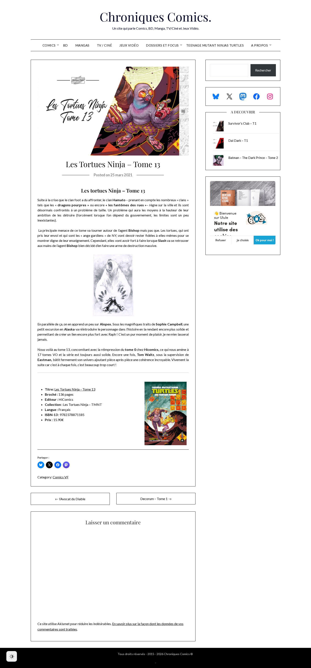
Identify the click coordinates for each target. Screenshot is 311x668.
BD (65, 45)
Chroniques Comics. (156, 16)
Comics (49, 45)
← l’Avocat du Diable (70, 499)
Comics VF (61, 477)
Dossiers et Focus (162, 45)
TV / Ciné (104, 45)
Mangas (82, 45)
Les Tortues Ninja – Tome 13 (74, 389)
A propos (259, 45)
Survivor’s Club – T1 (242, 123)
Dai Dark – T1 (238, 140)
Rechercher (263, 70)
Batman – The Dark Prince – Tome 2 (253, 158)
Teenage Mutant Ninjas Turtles (215, 45)
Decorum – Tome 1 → (156, 499)
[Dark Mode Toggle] (11, 656)
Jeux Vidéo (129, 45)
